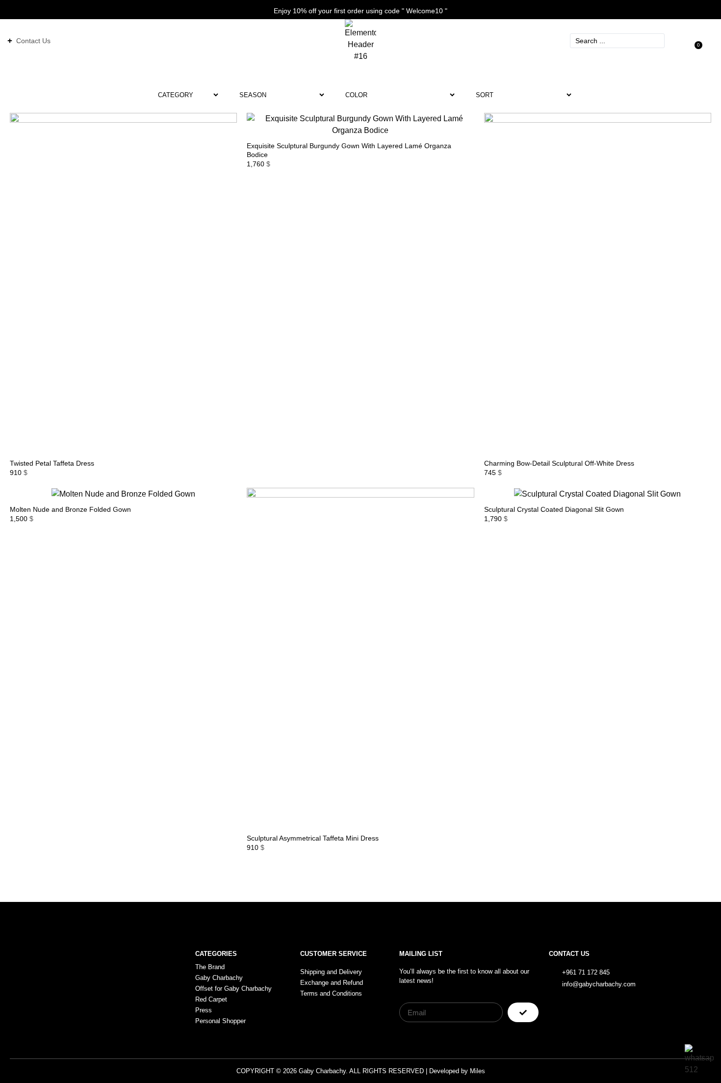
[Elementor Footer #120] (666, 977)
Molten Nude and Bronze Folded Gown (70, 509)
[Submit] (523, 1012)
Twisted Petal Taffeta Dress (52, 463)
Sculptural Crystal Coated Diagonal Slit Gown (554, 509)
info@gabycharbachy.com (599, 984)
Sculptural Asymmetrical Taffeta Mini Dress (313, 838)
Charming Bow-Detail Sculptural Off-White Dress (559, 463)
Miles (477, 1071)
